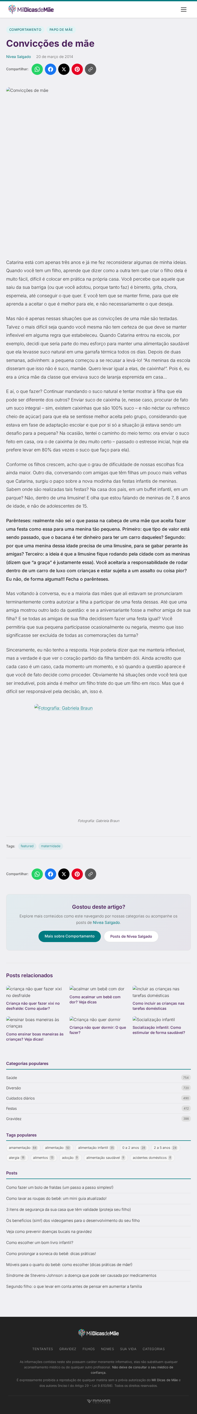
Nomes (107, 1349)
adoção (70, 1158)
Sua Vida (128, 1349)
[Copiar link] (90, 69)
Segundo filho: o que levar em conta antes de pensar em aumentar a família (74, 1286)
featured (27, 846)
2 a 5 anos (165, 1148)
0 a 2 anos (133, 1148)
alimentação (57, 1148)
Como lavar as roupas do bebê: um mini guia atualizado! (56, 1198)
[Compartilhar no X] (64, 69)
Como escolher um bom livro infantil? (39, 1242)
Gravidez (67, 1349)
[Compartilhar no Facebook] (50, 69)
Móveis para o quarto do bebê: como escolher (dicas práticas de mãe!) (69, 1264)
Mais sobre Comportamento (70, 936)
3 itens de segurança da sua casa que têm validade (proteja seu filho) (68, 1209)
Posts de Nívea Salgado (131, 936)
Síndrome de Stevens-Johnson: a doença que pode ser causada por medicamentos (81, 1275)
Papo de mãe (61, 30)
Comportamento (25, 30)
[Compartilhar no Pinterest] (77, 69)
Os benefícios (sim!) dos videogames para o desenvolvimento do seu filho (73, 1220)
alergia (17, 1158)
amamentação (23, 1148)
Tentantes (42, 1349)
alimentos (43, 1158)
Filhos (89, 1349)
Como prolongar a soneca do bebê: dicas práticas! (51, 1253)
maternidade (50, 846)
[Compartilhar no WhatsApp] (37, 69)
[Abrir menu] (184, 9)
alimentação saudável (105, 1158)
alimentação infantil (96, 1148)
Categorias (154, 1349)
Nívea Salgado (18, 56)
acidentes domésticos (152, 1158)
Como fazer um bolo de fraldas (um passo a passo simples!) (59, 1187)
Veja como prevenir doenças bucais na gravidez (49, 1231)
